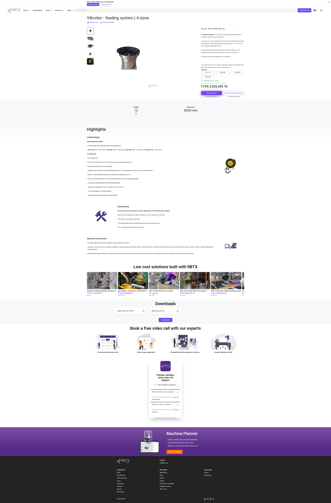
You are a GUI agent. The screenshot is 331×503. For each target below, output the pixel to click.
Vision (119, 481)
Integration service (165, 486)
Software (119, 486)
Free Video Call (304, 10)
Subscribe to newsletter (167, 483)
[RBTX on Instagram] (210, 498)
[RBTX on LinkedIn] (205, 498)
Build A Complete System (235, 93)
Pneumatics (120, 483)
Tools (47, 10)
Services (58, 10)
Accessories (121, 492)
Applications (38, 10)
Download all (165, 320)
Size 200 (207, 72)
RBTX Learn (163, 489)
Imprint (206, 472)
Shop (25, 10)
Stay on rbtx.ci (106, 4)
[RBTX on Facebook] (213, 498)
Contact (162, 481)
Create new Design (174, 452)
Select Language (93, 4)
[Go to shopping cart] (321, 10)
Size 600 (207, 77)
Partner (162, 478)
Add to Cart (212, 93)
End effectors (121, 475)
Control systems (122, 478)
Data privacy (208, 475)
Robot (119, 472)
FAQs (161, 475)
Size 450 (237, 72)
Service (119, 489)
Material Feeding (108, 22)
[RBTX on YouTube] (208, 498)
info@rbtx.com (164, 463)
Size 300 (222, 72)
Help (69, 10)
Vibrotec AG (93, 22)
